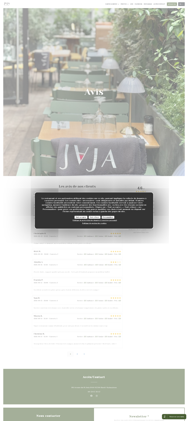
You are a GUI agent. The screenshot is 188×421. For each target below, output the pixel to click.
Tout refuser (94, 217)
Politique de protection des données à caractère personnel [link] (95, 220)
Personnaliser (108, 217)
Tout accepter (81, 217)
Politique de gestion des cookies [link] (94, 223)
